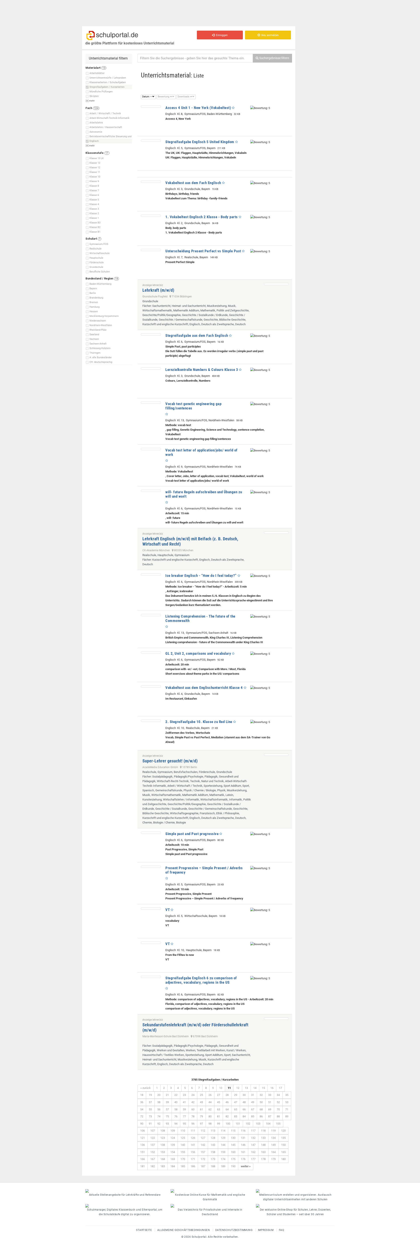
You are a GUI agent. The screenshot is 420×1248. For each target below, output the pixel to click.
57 (167, 1109)
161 (243, 1152)
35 (286, 1095)
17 (280, 1088)
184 (172, 1166)
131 (243, 1137)
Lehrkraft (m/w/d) (158, 290)
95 (184, 1123)
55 (150, 1109)
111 (193, 1130)
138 (162, 1144)
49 (252, 1102)
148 (263, 1144)
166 (142, 1159)
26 (210, 1095)
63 (218, 1109)
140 (182, 1144)
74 (158, 1116)
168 (162, 1159)
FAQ (281, 1230)
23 (184, 1095)
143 (213, 1144)
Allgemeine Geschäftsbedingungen (183, 1230)
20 (158, 1095)
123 (162, 1137)
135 (283, 1137)
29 (235, 1095)
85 (252, 1116)
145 (233, 1144)
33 (269, 1095)
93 (167, 1123)
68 (261, 1109)
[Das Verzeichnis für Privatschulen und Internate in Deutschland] (210, 1206)
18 (141, 1095)
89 (286, 1116)
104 (268, 1123)
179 (273, 1159)
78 (192, 1116)
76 (175, 1116)
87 (269, 1116)
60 (192, 1109)
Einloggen (221, 35)
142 (203, 1144)
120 (283, 1130)
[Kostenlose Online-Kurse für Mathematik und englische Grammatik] (210, 1191)
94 (175, 1123)
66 (244, 1109)
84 (244, 1116)
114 (223, 1130)
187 (203, 1166)
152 (152, 1152)
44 (210, 1102)
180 (283, 1159)
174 (223, 1159)
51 (269, 1102)
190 (233, 1166)
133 (263, 1137)
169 (172, 1159)
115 (233, 1130)
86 (261, 1116)
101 (238, 1123)
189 (223, 1166)
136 (142, 1144)
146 (243, 1144)
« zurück (145, 1088)
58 (175, 1109)
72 (141, 1116)
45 (218, 1102)
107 (152, 1130)
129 (223, 1137)
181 (142, 1166)
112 (203, 1130)
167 (152, 1159)
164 (273, 1152)
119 (273, 1130)
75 (167, 1116)
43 (201, 1102)
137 (152, 1144)
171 (193, 1159)
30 (244, 1095)
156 (193, 1152)
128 (213, 1137)
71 (286, 1109)
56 (158, 1109)
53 (286, 1102)
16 (271, 1088)
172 (203, 1159)
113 (213, 1130)
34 (278, 1095)
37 (150, 1102)
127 (203, 1137)
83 (235, 1116)
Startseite (144, 1230)
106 (142, 1130)
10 (220, 1088)
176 (243, 1159)
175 (233, 1159)
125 (182, 1137)
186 (193, 1166)
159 (223, 1152)
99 (218, 1123)
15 (263, 1088)
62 (210, 1109)
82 (227, 1116)
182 (152, 1166)
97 (201, 1123)
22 (175, 1095)
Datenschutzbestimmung (234, 1230)
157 (203, 1152)
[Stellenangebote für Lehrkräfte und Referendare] (124, 1191)
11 (229, 1088)
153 (162, 1152)
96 (192, 1123)
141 (193, 1144)
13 (246, 1088)
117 (253, 1130)
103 (258, 1123)
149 (273, 1144)
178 (263, 1159)
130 (233, 1137)
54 (141, 1109)
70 (278, 1109)
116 (243, 1130)
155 (182, 1152)
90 (141, 1123)
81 (218, 1116)
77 (184, 1116)
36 (141, 1102)
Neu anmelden (269, 35)
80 (210, 1116)
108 (162, 1130)
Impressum (266, 1230)
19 (150, 1095)
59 (184, 1109)
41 (184, 1102)
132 (253, 1137)
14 (254, 1088)
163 (263, 1152)
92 (158, 1123)
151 (142, 1152)
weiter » (245, 1166)
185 (182, 1166)
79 (201, 1116)
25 (201, 1095)
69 (269, 1109)
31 (252, 1095)
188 (213, 1166)
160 (233, 1152)
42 (192, 1102)
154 (172, 1152)
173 (213, 1159)
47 (235, 1102)
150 (283, 1144)
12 (237, 1088)
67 (252, 1109)
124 (172, 1137)
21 (167, 1095)
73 (150, 1116)
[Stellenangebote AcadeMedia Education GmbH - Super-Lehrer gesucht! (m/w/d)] (276, 755)
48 (244, 1102)
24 (192, 1095)
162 (253, 1152)
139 (172, 1144)
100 (228, 1123)
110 (182, 1130)
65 (235, 1109)
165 (283, 1152)
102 (248, 1123)
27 (218, 1095)
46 (227, 1102)
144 (223, 1144)
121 (142, 1137)
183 (162, 1166)
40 (175, 1102)
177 (253, 1159)
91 (150, 1123)
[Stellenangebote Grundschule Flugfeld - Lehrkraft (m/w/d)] (276, 284)
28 (227, 1095)
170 (182, 1159)
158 (213, 1152)
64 (227, 1109)
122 (152, 1137)
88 (278, 1116)
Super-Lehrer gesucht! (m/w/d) (170, 761)
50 (261, 1102)
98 (210, 1123)
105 (278, 1123)
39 (167, 1102)
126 (193, 1137)
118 (263, 1130)
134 (273, 1137)
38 (158, 1102)
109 (172, 1130)
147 (253, 1144)
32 (261, 1095)
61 (201, 1109)
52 (278, 1102)
